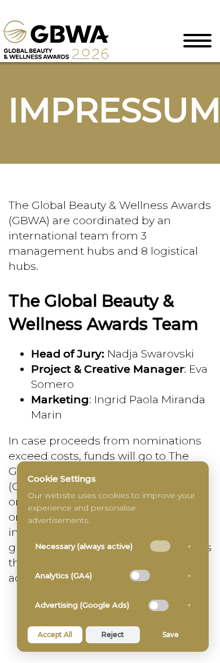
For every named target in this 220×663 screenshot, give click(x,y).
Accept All (55, 634)
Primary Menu (197, 40)
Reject (113, 634)
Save (170, 634)
